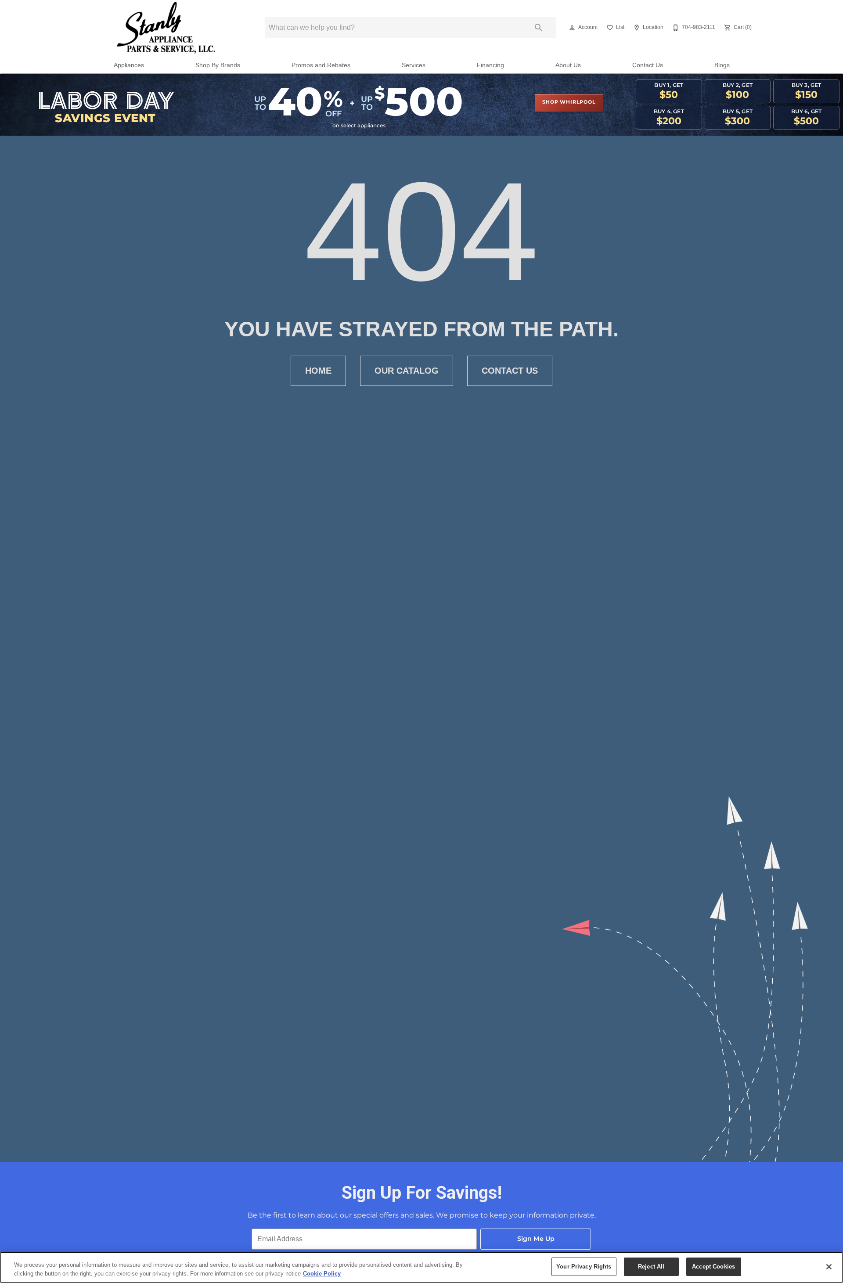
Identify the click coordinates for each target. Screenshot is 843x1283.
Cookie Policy (322, 1273)
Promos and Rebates (321, 65)
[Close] (829, 1266)
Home (318, 370)
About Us (568, 65)
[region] (421, 1267)
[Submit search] (539, 28)
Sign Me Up (536, 1239)
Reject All (651, 1266)
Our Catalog (407, 370)
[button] (572, 27)
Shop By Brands (217, 65)
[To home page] (166, 27)
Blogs (722, 65)
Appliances (129, 65)
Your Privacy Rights (583, 1266)
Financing (490, 65)
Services (413, 65)
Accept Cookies (713, 1266)
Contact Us (647, 65)
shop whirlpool (568, 102)
